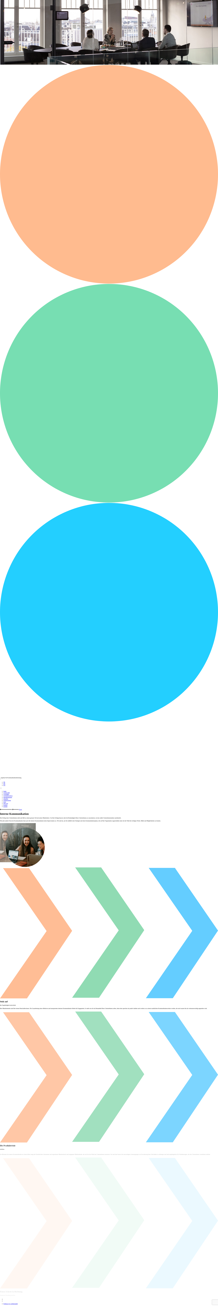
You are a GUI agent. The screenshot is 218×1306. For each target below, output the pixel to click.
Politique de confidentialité (10, 1304)
